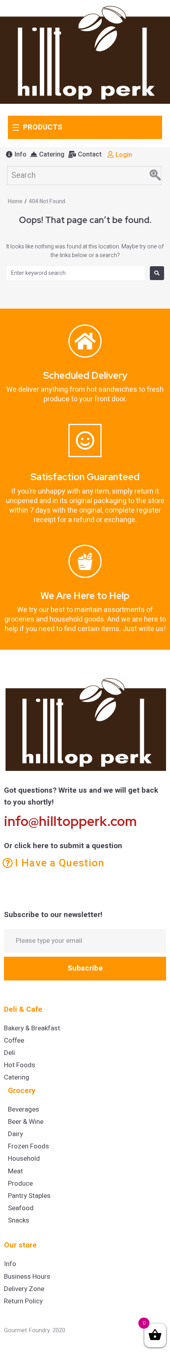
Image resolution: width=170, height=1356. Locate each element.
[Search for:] (76, 273)
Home (15, 201)
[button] (16, 154)
